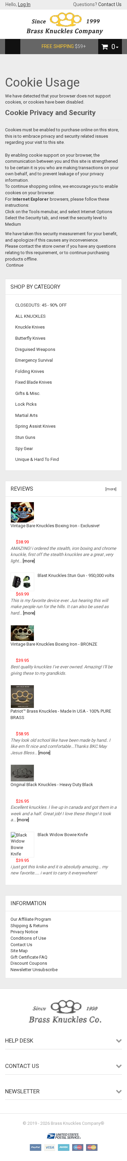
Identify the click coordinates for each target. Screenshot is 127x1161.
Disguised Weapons (35, 349)
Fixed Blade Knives (33, 382)
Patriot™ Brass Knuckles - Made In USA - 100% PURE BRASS (60, 714)
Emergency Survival (34, 360)
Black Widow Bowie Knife (63, 834)
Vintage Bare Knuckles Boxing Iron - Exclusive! (55, 525)
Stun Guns (25, 437)
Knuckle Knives (30, 327)
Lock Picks (26, 404)
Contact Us (110, 4)
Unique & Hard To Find (37, 459)
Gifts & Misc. (27, 393)
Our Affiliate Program (30, 919)
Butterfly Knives (30, 338)
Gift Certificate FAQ (28, 957)
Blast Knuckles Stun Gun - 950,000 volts (76, 575)
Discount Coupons (28, 963)
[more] (110, 489)
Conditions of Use (28, 938)
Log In (24, 4)
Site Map (19, 950)
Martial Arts (26, 415)
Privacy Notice (24, 931)
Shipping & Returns (29, 925)
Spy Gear (24, 448)
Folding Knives (29, 371)
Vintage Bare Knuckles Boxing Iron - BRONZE (53, 644)
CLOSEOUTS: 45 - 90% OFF (41, 305)
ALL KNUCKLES (30, 316)
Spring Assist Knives (35, 426)
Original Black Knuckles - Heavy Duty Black (51, 784)
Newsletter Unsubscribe (34, 969)
